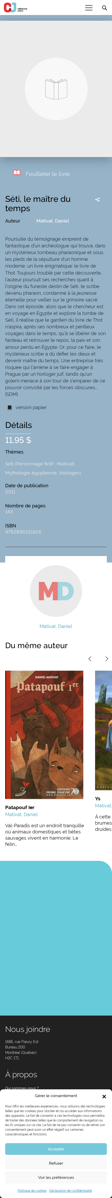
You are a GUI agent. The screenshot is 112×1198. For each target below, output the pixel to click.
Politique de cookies (32, 1191)
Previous (90, 658)
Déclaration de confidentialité (70, 1191)
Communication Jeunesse (15, 7)
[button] (104, 1096)
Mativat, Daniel (52, 221)
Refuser (56, 1163)
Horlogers (70, 473)
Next (106, 658)
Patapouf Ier (19, 807)
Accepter (56, 1149)
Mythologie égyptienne (31, 473)
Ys (97, 798)
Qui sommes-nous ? (22, 1088)
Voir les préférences (56, 1177)
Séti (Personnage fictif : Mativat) (39, 464)
